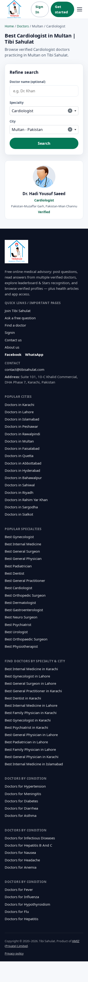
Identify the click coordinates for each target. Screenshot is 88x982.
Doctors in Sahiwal (20, 485)
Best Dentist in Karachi (23, 698)
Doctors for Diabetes (21, 801)
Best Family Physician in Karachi (31, 712)
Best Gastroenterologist (24, 609)
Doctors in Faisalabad (22, 448)
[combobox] (44, 110)
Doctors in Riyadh (19, 492)
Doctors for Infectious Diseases (30, 838)
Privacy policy (14, 953)
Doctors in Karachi (19, 404)
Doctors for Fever (19, 889)
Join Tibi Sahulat (18, 310)
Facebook (13, 354)
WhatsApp (34, 354)
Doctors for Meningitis (23, 793)
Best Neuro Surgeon (21, 617)
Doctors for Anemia (20, 867)
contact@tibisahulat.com (24, 369)
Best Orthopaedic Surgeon (26, 639)
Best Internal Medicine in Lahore (31, 705)
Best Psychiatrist (18, 624)
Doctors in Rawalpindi (22, 433)
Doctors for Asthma (20, 815)
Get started (61, 9)
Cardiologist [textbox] (41, 110)
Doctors (23, 26)
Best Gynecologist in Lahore (27, 676)
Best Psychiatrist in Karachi (26, 727)
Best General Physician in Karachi (31, 756)
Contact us (13, 340)
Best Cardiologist (18, 587)
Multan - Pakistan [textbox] (41, 129)
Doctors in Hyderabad (22, 470)
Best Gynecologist (19, 536)
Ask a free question (20, 318)
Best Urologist (16, 631)
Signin (10, 332)
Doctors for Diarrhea (21, 808)
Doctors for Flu (17, 911)
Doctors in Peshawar (21, 426)
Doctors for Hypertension (25, 786)
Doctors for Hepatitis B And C (28, 845)
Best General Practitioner (25, 580)
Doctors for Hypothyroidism (27, 904)
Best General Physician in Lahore (31, 734)
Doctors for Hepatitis (21, 918)
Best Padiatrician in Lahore (26, 742)
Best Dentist (14, 573)
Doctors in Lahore (19, 411)
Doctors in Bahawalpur (23, 477)
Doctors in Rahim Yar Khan (26, 499)
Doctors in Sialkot (19, 514)
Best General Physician (23, 558)
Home (9, 26)
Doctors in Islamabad (22, 419)
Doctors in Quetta (19, 455)
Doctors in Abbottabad (23, 463)
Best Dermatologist (20, 602)
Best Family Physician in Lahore (30, 749)
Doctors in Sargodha (21, 507)
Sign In (39, 9)
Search (44, 143)
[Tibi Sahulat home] (14, 9)
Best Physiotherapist (21, 646)
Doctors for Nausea (20, 852)
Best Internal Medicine (23, 544)
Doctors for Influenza (22, 896)
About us (12, 347)
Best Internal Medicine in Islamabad (34, 764)
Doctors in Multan (19, 441)
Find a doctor (15, 325)
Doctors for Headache (22, 860)
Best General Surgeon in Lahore (30, 683)
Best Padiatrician (18, 566)
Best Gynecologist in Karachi (28, 720)
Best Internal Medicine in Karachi (31, 668)
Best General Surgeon (22, 551)
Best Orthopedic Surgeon (25, 595)
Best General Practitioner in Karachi (33, 690)
